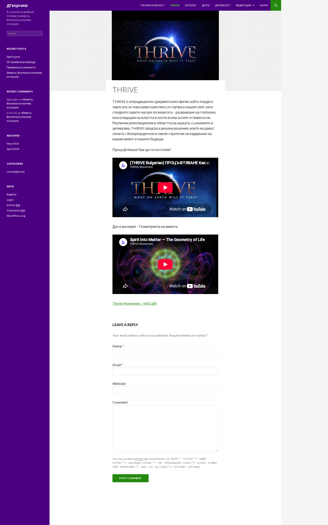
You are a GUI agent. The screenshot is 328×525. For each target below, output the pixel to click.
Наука (264, 5)
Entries (13, 205)
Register (12, 194)
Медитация (243, 5)
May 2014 (13, 143)
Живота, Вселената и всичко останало (20, 103)
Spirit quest (13, 56)
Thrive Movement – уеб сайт (134, 303)
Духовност (222, 5)
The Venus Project (152, 5)
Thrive (174, 5)
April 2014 (13, 149)
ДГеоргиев (17, 5)
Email (117, 365)
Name (118, 346)
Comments (16, 210)
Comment (120, 402)
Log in (10, 199)
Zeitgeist (191, 5)
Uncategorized (16, 171)
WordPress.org (16, 215)
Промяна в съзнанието (21, 67)
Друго (206, 5)
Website (119, 383)
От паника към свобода (21, 62)
